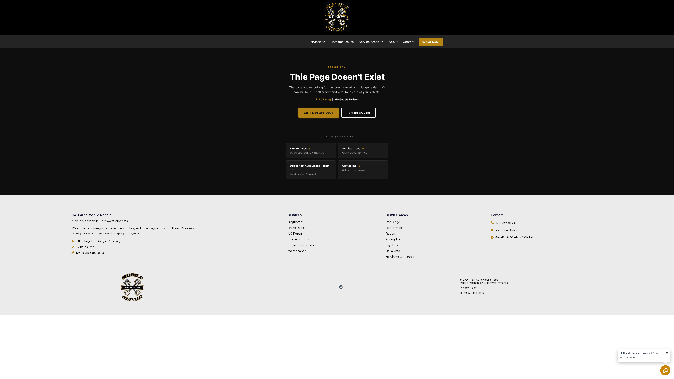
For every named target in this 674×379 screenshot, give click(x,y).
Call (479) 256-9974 (318, 112)
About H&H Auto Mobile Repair (309, 169)
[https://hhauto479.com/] (132, 287)
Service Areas (354, 150)
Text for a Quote (358, 112)
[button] (323, 42)
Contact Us (353, 167)
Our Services (307, 150)
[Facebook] (340, 287)
